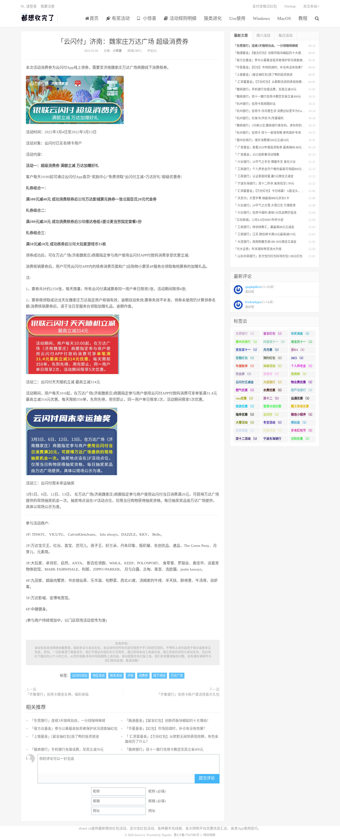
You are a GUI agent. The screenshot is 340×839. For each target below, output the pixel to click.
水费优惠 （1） (273, 390)
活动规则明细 (182, 18)
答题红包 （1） (246, 358)
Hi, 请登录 (29, 6)
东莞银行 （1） (246, 333)
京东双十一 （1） (247, 350)
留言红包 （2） (273, 333)
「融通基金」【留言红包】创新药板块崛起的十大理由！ (167, 720)
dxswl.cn (139, 835)
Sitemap (290, 6)
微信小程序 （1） (302, 414)
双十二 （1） (272, 398)
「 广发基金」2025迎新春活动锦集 (256, 154)
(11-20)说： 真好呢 (260, 289)
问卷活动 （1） (273, 430)
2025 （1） (298, 358)
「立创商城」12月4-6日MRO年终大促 (258, 220)
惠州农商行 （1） (247, 342)
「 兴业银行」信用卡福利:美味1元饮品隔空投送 (265, 212)
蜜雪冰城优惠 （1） (272, 407)
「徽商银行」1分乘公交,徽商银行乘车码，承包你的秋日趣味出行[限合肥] (282, 125)
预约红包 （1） (273, 358)
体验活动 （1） (273, 366)
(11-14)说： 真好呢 (260, 304)
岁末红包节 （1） (302, 430)
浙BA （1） (298, 350)
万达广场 (177, 675)
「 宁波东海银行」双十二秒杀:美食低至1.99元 (264, 183)
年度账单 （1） (246, 366)
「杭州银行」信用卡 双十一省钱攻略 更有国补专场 (267, 132)
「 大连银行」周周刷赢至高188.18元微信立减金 (265, 242)
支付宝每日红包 (264, 6)
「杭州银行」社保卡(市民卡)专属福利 (258, 118)
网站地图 (209, 835)
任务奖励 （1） (246, 430)
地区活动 (99, 675)
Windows (261, 18)
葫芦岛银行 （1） (302, 390)
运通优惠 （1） (301, 398)
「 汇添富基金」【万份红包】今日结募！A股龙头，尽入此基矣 (275, 191)
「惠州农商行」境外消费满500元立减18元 (261, 140)
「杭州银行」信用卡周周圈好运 (255, 104)
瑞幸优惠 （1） (246, 414)
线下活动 (159, 675)
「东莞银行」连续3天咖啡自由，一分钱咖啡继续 (67, 720)
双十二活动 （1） (247, 439)
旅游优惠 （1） (246, 406)
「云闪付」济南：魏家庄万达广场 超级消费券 (122, 41)
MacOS (284, 18)
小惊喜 (149, 18)
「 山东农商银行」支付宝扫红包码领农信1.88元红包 (268, 256)
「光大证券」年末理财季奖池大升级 (258, 249)
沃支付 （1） (272, 374)
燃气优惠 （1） (246, 390)
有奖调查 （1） (301, 333)
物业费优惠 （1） (302, 382)
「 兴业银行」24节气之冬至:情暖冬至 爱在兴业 (265, 162)
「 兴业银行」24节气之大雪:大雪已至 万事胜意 (265, 205)
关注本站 (310, 6)
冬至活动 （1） (273, 422)
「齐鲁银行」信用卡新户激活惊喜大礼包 (188, 694)
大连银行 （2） (273, 382)
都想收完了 (38, 18)
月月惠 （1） (272, 350)
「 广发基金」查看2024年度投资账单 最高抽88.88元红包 (271, 147)
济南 (130, 675)
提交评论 (207, 778)
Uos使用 (237, 18)
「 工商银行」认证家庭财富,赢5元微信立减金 (263, 176)
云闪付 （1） (272, 414)
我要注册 (48, 6)
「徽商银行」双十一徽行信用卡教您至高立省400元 (164, 749)
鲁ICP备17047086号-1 (188, 835)
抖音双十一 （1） (274, 342)
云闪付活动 (79, 675)
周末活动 (116, 675)
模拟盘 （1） (299, 422)
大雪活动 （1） (246, 422)
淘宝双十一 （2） (302, 342)
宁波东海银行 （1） (272, 440)
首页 (94, 18)
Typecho (166, 835)
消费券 (143, 675)
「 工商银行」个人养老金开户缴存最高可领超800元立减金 (272, 169)
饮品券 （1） (244, 374)
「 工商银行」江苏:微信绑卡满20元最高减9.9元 (265, 234)
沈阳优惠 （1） (301, 439)
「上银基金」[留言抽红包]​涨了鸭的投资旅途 (64, 736)
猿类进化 (213, 18)
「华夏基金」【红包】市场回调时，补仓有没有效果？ (166, 728)
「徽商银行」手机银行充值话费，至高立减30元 (67, 749)
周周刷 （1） (299, 374)
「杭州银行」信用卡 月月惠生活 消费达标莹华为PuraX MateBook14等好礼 (282, 111)
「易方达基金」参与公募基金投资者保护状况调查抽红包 (73, 728)
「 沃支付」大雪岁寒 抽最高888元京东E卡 (261, 198)
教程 (302, 18)
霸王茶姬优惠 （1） (300, 407)
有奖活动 (120, 18)
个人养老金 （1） (302, 366)
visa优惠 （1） (245, 398)
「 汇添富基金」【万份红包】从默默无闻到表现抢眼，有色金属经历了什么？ (284, 82)
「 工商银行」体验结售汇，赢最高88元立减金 (264, 227)
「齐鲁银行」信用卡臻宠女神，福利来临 (57, 694)
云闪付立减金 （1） (245, 383)
